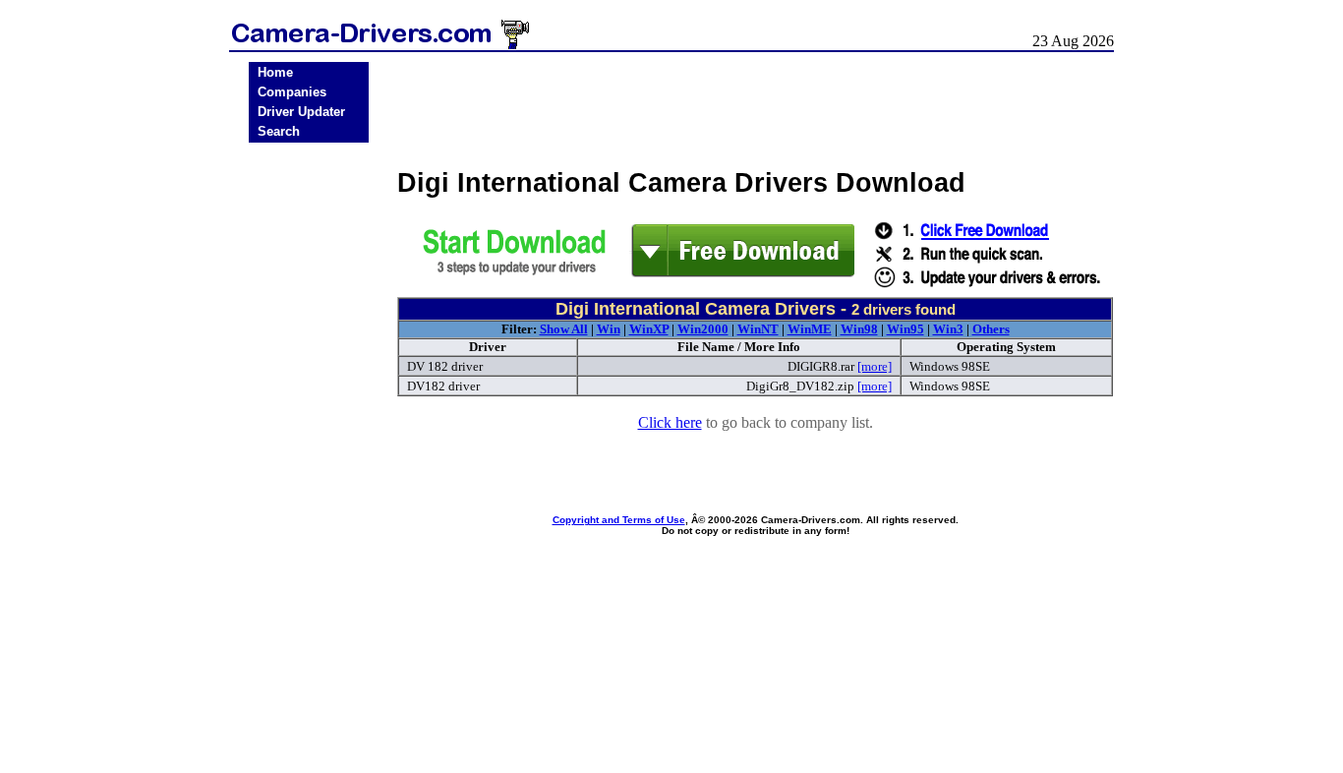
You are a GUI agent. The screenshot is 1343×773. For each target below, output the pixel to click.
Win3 (948, 329)
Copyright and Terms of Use (619, 519)
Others (991, 329)
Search (279, 131)
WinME (810, 329)
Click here (670, 422)
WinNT (758, 329)
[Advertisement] (308, 455)
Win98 (859, 329)
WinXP (649, 329)
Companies (292, 92)
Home (275, 72)
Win (608, 329)
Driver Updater (301, 111)
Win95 (905, 329)
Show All (564, 329)
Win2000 (703, 329)
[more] (874, 366)
